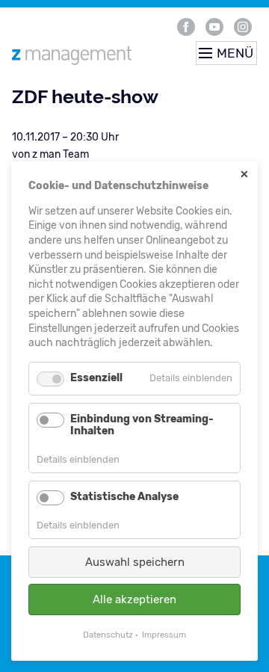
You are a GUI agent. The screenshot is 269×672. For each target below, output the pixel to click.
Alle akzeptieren (134, 599)
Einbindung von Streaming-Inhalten (142, 425)
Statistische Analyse (124, 496)
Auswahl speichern (135, 562)
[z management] (88, 55)
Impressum (164, 634)
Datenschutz (108, 634)
